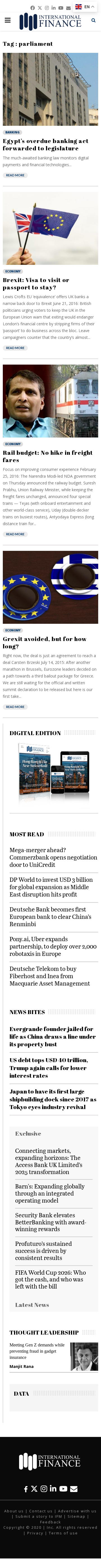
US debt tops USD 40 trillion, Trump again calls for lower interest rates (49, 1067)
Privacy (35, 1533)
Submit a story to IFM (38, 1516)
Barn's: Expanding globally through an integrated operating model (50, 1193)
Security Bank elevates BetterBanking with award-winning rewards (50, 1222)
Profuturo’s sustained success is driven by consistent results (43, 1250)
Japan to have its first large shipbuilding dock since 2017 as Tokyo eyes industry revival (53, 1099)
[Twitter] (34, 1488)
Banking (12, 132)
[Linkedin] (53, 1488)
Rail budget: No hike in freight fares (48, 456)
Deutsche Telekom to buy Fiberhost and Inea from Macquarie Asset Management (50, 975)
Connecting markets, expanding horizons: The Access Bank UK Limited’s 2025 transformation (48, 1160)
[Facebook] (26, 1488)
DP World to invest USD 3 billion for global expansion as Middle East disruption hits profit (51, 886)
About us (14, 1510)
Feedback (50, 1522)
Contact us (41, 1510)
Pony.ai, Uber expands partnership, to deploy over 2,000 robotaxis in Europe (53, 946)
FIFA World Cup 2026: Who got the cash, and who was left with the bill (50, 1279)
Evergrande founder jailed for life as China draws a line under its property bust (53, 1036)
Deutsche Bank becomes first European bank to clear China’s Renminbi (50, 916)
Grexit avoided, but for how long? (45, 642)
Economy (12, 271)
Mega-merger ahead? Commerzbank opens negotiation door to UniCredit (53, 857)
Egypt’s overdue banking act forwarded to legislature (46, 144)
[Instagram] (44, 1488)
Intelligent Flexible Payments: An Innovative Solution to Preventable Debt (62, 1351)
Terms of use (63, 1533)
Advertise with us (77, 1510)
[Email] (73, 1488)
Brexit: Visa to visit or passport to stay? (36, 283)
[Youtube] (63, 1488)
